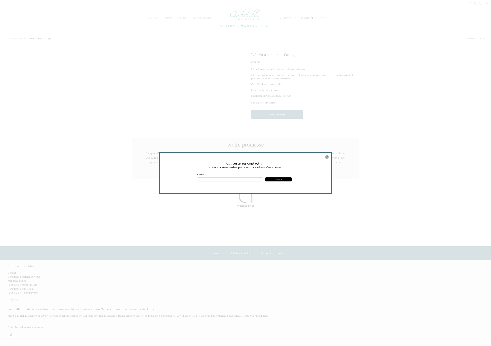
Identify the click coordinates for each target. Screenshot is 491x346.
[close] (327, 157)
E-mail (200, 174)
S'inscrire (278, 179)
